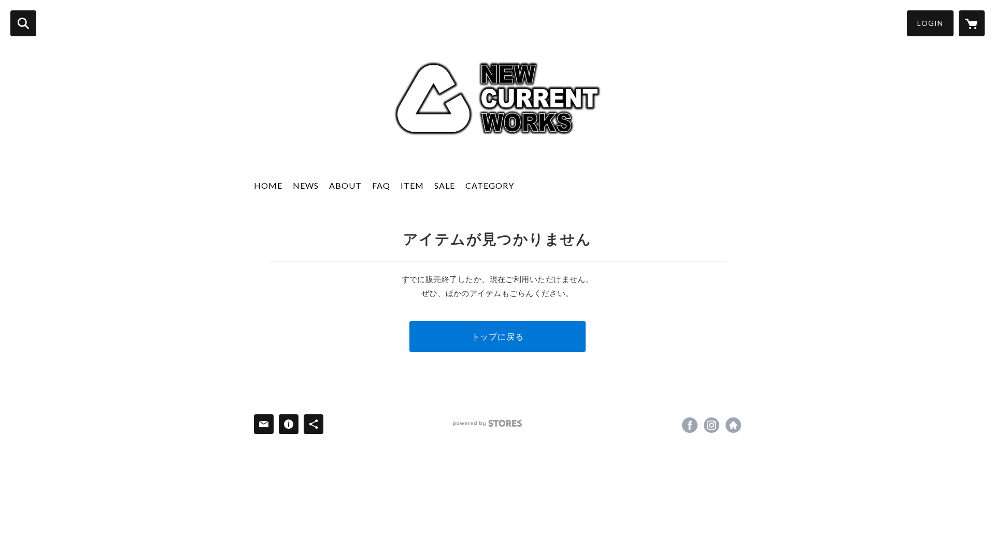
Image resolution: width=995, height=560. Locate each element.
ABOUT (345, 185)
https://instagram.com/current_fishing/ (711, 425)
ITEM (412, 185)
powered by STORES (487, 423)
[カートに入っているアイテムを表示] (972, 23)
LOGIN (930, 23)
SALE (444, 185)
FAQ (381, 185)
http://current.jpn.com (733, 425)
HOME (268, 185)
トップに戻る (498, 336)
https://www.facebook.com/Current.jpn (690, 425)
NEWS (306, 185)
